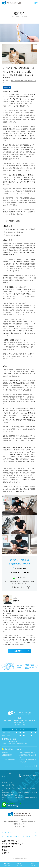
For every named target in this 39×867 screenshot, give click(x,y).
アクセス (19, 864)
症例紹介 (5, 850)
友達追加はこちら (18, 587)
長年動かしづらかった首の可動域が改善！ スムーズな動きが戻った (29, 666)
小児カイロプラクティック (10, 841)
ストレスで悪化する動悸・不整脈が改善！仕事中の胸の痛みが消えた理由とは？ (9, 666)
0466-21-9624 (21, 572)
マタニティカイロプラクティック (12, 844)
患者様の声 (18, 651)
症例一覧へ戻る (19, 666)
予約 (32, 864)
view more (29, 766)
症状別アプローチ (7, 847)
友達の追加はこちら (14, 803)
